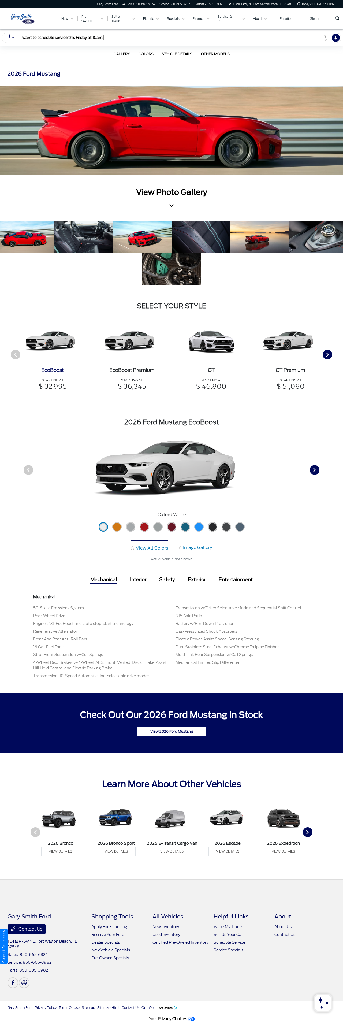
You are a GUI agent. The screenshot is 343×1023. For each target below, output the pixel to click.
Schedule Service (229, 942)
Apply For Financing (109, 927)
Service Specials (228, 950)
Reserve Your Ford (107, 934)
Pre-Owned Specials (110, 958)
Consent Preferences (4, 946)
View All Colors (151, 548)
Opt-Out (148, 1008)
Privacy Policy (46, 1008)
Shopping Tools (112, 916)
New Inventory (165, 927)
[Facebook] (13, 982)
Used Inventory (166, 934)
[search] (337, 19)
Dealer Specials (105, 942)
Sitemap (88, 1008)
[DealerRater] (24, 982)
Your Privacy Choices (168, 1018)
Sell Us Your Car (228, 934)
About (282, 916)
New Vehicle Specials (110, 950)
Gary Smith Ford (20, 1008)
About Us (283, 927)
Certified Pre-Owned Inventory (180, 942)
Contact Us (29, 929)
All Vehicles (167, 916)
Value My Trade (228, 927)
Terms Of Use (69, 1008)
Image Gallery (197, 547)
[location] (230, 4)
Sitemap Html (108, 1008)
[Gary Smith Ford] (32, 18)
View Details (60, 851)
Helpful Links (231, 916)
